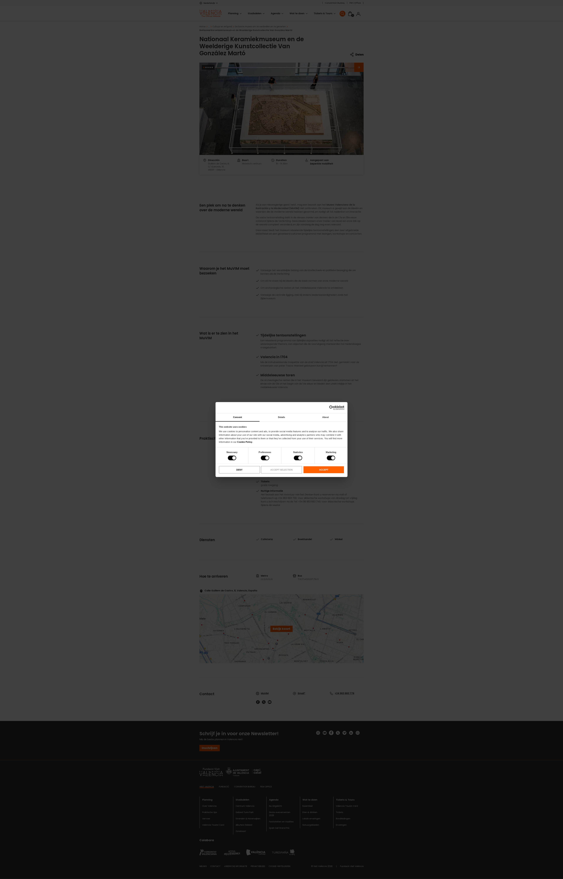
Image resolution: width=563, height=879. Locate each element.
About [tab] (325, 417)
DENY (239, 470)
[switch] (265, 458)
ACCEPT (323, 470)
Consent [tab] (237, 417)
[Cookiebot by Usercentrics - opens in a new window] (331, 407)
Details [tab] (281, 417)
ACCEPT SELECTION (281, 470)
